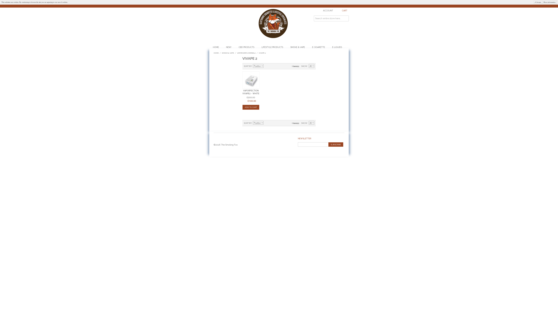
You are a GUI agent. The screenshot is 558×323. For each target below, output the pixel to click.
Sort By (248, 66)
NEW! (228, 47)
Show (304, 66)
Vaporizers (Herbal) (246, 53)
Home (216, 47)
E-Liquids (337, 47)
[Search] (346, 18)
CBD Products (246, 47)
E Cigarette (318, 47)
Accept (538, 2)
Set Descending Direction (266, 66)
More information (549, 2)
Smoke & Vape (297, 47)
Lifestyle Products (272, 47)
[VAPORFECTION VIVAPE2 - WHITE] (251, 80)
